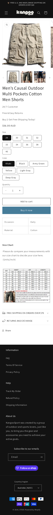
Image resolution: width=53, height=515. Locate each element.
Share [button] (8, 330)
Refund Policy (12, 398)
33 (7, 144)
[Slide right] (50, 77)
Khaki (8, 163)
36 (27, 144)
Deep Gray (11, 177)
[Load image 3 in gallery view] (40, 77)
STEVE (21, 510)
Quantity (6, 184)
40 (7, 151)
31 (27, 137)
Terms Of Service (14, 365)
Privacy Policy (13, 372)
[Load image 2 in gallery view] (26, 77)
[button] (6, 12)
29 (7, 137)
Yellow (9, 170)
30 (17, 137)
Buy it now (26, 210)
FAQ (8, 358)
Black (22, 163)
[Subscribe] (41, 457)
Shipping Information (16, 404)
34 (17, 144)
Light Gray (25, 170)
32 (37, 137)
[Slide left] (3, 77)
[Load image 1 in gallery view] (13, 77)
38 (37, 144)
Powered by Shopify (32, 510)
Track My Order (13, 391)
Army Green (39, 163)
